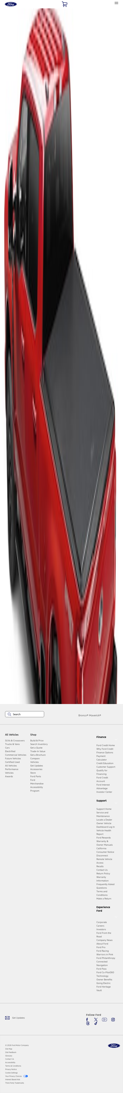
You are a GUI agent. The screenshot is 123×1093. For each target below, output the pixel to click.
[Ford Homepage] (114, 1046)
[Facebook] (88, 1019)
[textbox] (25, 714)
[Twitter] (96, 1019)
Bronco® (83, 715)
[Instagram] (113, 1019)
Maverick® (95, 715)
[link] (8, 1049)
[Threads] (88, 1023)
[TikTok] (96, 1023)
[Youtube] (104, 1019)
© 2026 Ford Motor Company (17, 1045)
